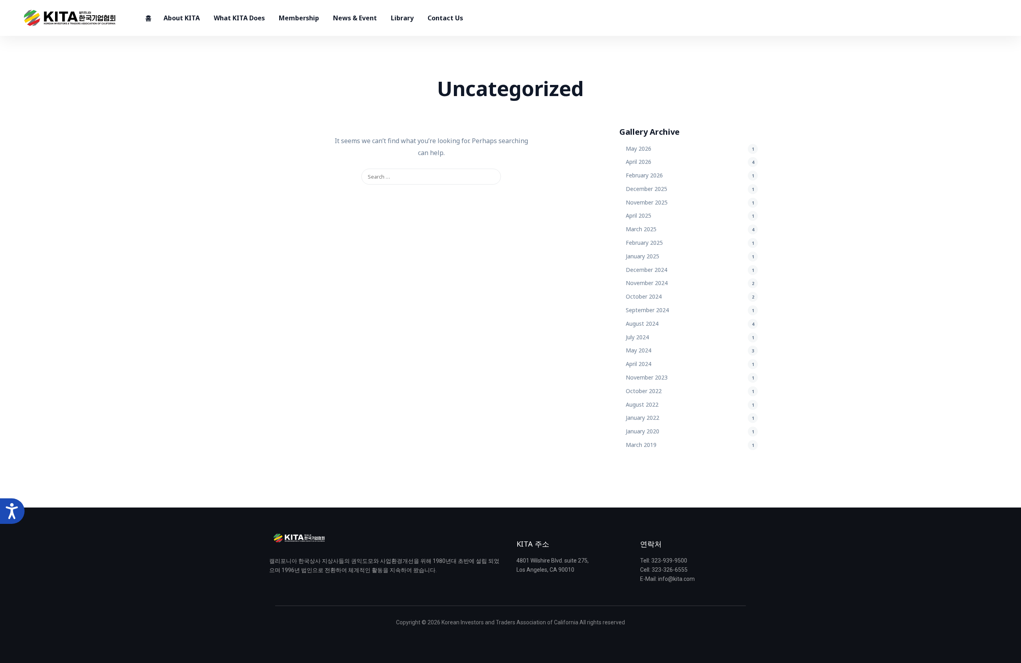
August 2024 (642, 323)
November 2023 (647, 377)
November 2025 (647, 202)
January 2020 (642, 431)
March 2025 (641, 229)
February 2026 (644, 175)
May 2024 (638, 350)
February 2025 (644, 242)
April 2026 (638, 161)
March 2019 (641, 445)
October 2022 (644, 391)
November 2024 (647, 283)
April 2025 (638, 215)
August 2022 (642, 404)
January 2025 (642, 256)
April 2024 (638, 364)
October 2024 (644, 296)
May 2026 (638, 148)
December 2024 (646, 269)
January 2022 (642, 417)
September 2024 (647, 310)
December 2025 (646, 189)
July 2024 (637, 337)
